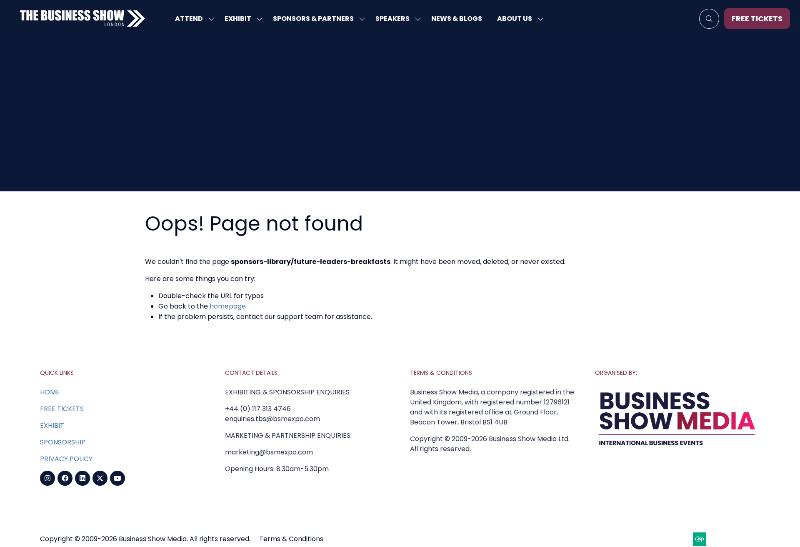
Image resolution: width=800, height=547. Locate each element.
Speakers (392, 18)
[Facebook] (65, 478)
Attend (189, 18)
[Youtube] (117, 478)
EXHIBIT (52, 425)
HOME (50, 392)
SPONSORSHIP (62, 442)
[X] (100, 478)
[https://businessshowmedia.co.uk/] (677, 447)
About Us (514, 18)
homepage (228, 306)
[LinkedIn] (82, 478)
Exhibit (238, 18)
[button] (709, 19)
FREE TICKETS (62, 409)
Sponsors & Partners (313, 18)
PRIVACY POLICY (66, 459)
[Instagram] (47, 478)
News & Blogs (456, 18)
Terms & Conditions (291, 539)
